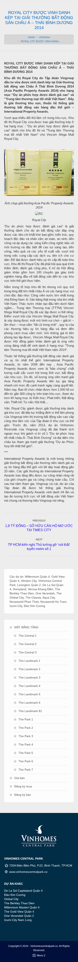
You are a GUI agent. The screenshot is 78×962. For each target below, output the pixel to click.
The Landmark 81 (30, 711)
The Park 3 (26, 736)
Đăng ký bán (22, 794)
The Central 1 (28, 635)
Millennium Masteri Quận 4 (22, 907)
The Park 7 (26, 769)
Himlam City (29, 580)
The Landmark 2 (29, 669)
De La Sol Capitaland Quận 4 (23, 890)
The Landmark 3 (29, 677)
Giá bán (19, 778)
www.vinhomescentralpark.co (28, 871)
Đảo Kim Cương (34, 606)
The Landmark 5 (29, 694)
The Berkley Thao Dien (19, 903)
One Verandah (45, 593)
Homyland (19, 589)
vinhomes (44, 37)
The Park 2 (26, 727)
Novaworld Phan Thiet (24, 601)
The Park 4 (26, 744)
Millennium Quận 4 (37, 576)
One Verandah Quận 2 (19, 915)
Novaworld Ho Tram (53, 601)
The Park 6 (26, 761)
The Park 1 (26, 719)
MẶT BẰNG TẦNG (26, 627)
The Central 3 (28, 652)
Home (31, 37)
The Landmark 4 (29, 686)
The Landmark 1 (29, 660)
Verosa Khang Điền (40, 589)
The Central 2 (28, 644)
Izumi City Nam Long (18, 920)
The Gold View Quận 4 (19, 911)
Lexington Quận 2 (29, 585)
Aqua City (48, 597)
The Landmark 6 (29, 702)
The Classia (33, 597)
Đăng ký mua (23, 786)
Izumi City (16, 606)
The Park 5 (26, 753)
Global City (11, 899)
